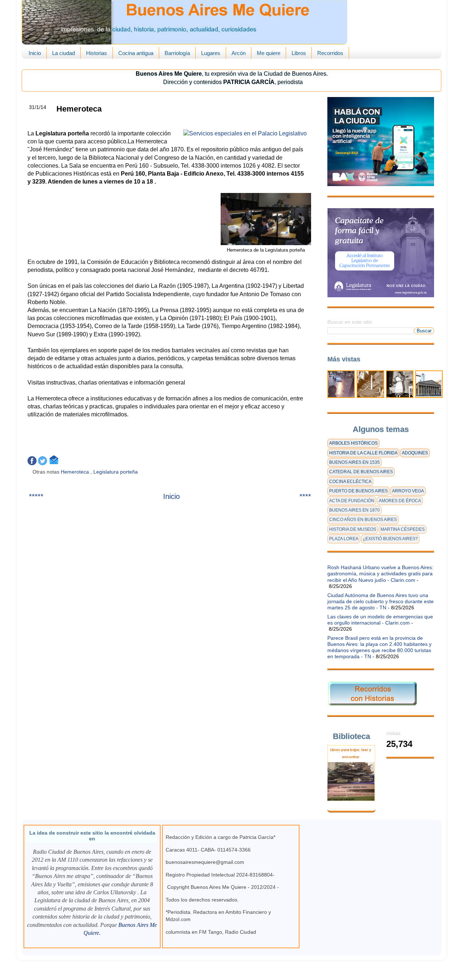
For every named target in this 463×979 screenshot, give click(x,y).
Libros (299, 53)
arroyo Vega (408, 490)
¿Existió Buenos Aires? (390, 538)
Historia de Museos (352, 529)
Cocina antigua (135, 53)
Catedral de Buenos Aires (361, 471)
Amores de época (400, 500)
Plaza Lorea (343, 538)
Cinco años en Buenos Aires (363, 519)
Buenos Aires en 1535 (354, 462)
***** (36, 496)
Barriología (177, 53)
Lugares (210, 53)
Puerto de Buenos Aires (358, 490)
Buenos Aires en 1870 (354, 510)
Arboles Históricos (353, 443)
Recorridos (330, 53)
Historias (96, 53)
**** (305, 496)
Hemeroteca (75, 472)
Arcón (239, 53)
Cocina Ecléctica (350, 481)
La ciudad (63, 53)
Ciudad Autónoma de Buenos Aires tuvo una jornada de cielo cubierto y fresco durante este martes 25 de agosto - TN (380, 601)
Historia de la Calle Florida (363, 452)
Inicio (35, 53)
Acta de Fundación (351, 500)
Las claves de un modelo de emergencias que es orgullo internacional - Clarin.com (380, 620)
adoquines (415, 452)
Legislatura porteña (116, 472)
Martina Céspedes (403, 529)
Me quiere (268, 53)
